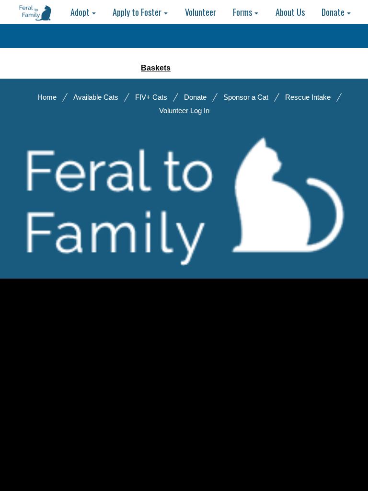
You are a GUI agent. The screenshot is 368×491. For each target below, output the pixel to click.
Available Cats (95, 97)
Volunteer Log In (184, 110)
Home (47, 97)
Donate (195, 97)
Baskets (156, 68)
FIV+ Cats (151, 97)
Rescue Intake (308, 97)
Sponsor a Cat (245, 97)
